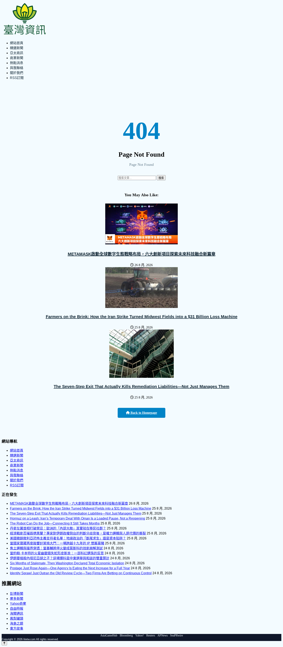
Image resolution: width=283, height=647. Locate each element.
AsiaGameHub (108, 635)
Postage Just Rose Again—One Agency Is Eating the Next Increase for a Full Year (70, 568)
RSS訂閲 (17, 78)
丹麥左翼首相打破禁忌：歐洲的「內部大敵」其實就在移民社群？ (58, 528)
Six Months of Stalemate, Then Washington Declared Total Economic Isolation (67, 563)
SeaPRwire (176, 635)
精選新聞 (16, 48)
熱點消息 (16, 63)
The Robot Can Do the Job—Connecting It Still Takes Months (55, 523)
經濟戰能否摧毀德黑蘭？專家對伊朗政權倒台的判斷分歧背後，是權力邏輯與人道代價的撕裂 (78, 533)
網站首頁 (16, 43)
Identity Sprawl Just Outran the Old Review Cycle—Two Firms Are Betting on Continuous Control (81, 573)
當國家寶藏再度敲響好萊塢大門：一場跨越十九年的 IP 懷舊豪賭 (57, 543)
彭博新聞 (16, 593)
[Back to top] (4, 643)
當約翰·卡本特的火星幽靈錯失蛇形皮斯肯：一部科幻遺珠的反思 (57, 553)
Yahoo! (139, 635)
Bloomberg (126, 635)
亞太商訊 (16, 53)
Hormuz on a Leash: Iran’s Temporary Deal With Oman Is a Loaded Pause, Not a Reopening (77, 518)
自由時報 (16, 608)
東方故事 (16, 628)
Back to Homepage (143, 412)
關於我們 (16, 73)
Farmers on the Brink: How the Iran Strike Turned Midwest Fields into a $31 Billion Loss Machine (141, 316)
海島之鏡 (16, 623)
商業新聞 (16, 58)
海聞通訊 (16, 613)
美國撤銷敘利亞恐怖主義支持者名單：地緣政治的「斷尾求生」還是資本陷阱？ (68, 538)
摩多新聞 (16, 598)
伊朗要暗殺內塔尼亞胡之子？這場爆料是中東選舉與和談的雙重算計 (59, 558)
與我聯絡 (16, 68)
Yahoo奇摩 (18, 603)
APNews (162, 635)
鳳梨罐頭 (16, 618)
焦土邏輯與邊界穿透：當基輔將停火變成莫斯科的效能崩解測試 (56, 548)
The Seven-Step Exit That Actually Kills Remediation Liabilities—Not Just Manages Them (141, 386)
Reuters (150, 635)
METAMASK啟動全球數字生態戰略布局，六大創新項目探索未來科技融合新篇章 (141, 254)
